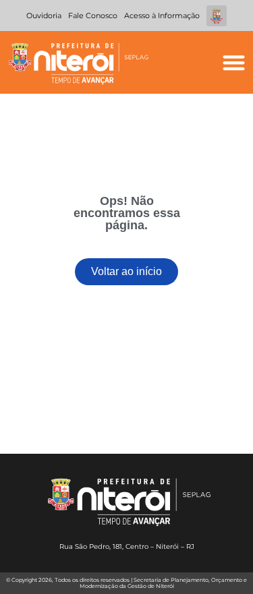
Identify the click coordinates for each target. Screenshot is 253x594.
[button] (234, 62)
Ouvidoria (43, 15)
